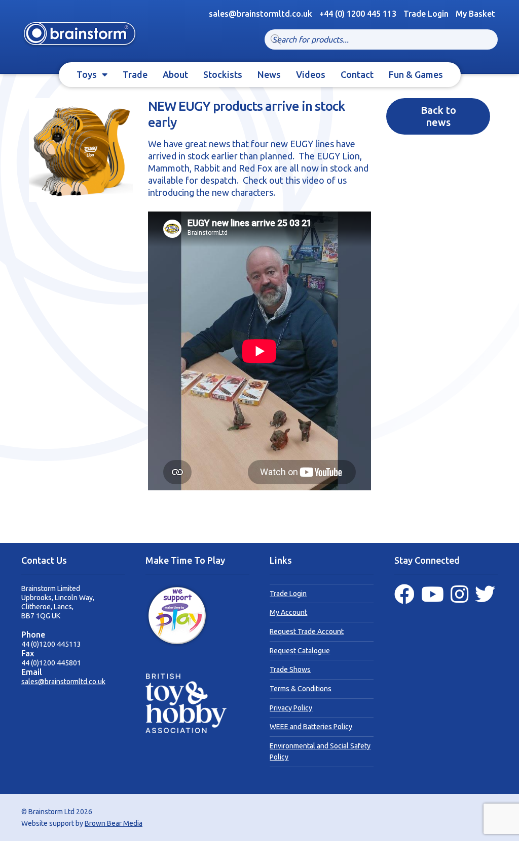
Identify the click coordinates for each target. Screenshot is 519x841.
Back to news (438, 116)
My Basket (475, 13)
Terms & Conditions (300, 689)
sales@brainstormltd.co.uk (63, 682)
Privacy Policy (291, 708)
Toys (87, 74)
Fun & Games (416, 74)
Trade (135, 74)
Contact (357, 74)
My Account (288, 612)
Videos (310, 74)
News (269, 74)
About (175, 74)
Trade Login (426, 13)
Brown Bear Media (113, 823)
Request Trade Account (307, 631)
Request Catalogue (300, 651)
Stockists (222, 74)
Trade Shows (290, 669)
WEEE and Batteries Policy (311, 727)
